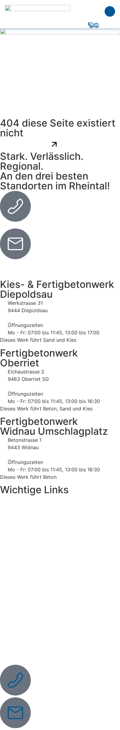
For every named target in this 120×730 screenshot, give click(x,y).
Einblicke (16, 529)
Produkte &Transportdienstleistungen (36, 512)
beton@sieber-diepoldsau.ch (33, 263)
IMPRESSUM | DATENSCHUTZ (37, 592)
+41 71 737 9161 (18, 226)
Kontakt (15, 558)
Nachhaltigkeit (23, 544)
